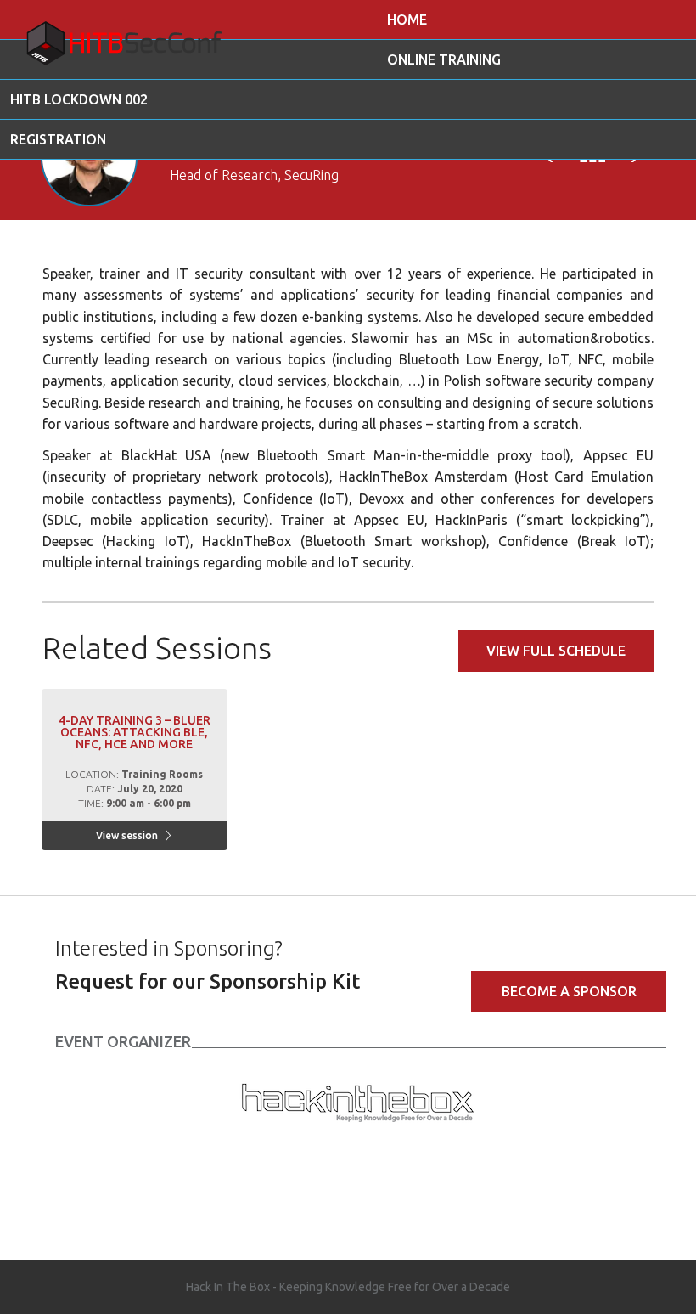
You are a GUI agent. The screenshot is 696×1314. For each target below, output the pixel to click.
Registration (58, 139)
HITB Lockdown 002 (79, 99)
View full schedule (556, 650)
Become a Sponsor (569, 991)
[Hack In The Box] (357, 1100)
